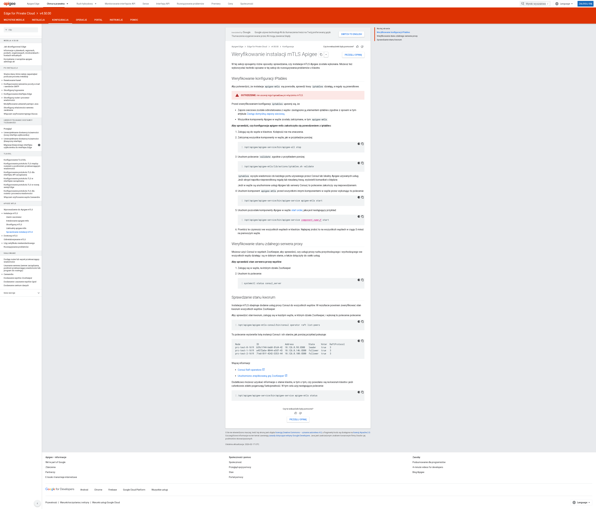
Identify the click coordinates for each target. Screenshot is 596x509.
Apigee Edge (33, 3)
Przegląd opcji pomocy (240, 467)
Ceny (230, 3)
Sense (146, 3)
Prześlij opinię (353, 55)
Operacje (81, 20)
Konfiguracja (60, 20)
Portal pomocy (236, 477)
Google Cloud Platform (134, 489)
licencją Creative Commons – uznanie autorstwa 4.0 (298, 432)
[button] (21, 80)
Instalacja (38, 20)
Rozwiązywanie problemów (190, 3)
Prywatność (51, 502)
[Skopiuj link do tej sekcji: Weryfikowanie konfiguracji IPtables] (290, 79)
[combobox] (535, 4)
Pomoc (134, 20)
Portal (98, 20)
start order (297, 210)
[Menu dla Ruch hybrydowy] (97, 3)
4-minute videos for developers (428, 467)
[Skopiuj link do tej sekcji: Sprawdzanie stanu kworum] (278, 297)
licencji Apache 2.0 (361, 432)
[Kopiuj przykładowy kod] (362, 144)
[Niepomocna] (362, 46)
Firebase (112, 489)
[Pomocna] (357, 46)
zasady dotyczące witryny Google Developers (289, 435)
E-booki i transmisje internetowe (61, 477)
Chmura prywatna (56, 3)
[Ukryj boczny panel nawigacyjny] (37, 503)
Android (84, 489)
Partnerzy (50, 472)
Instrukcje (116, 20)
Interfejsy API (162, 3)
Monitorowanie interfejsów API (120, 3)
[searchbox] (21, 29)
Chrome (98, 489)
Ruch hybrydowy (85, 3)
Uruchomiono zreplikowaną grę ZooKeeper (261, 375)
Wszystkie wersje (14, 20)
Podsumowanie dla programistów (429, 462)
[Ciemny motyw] (359, 144)
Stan (231, 472)
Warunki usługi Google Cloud (106, 502)
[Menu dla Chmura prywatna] (69, 3)
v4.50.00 (45, 13)
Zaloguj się (585, 3)
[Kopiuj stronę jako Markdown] (321, 54)
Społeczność (246, 3)
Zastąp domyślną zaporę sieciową (265, 113)
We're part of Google (55, 462)
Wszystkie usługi (159, 489)
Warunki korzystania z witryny (74, 502)
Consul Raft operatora (249, 369)
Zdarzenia (50, 467)
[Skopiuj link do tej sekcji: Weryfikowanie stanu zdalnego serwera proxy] (306, 244)
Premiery (216, 3)
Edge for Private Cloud (19, 13)
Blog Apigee (418, 472)
